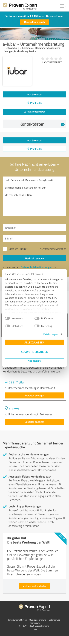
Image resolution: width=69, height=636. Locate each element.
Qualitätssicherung (37, 619)
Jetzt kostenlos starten (34, 586)
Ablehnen (35, 361)
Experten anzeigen (34, 395)
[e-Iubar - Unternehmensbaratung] (17, 71)
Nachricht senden (34, 258)
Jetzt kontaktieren (35, 111)
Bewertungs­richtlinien (17, 619)
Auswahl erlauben (34, 352)
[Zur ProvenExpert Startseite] (20, 7)
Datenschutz (54, 619)
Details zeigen (50, 334)
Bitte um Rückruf (18, 249)
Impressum (35, 622)
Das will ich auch (34, 22)
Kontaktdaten (31, 124)
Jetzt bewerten (34, 94)
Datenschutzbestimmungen (36, 267)
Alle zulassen (34, 342)
